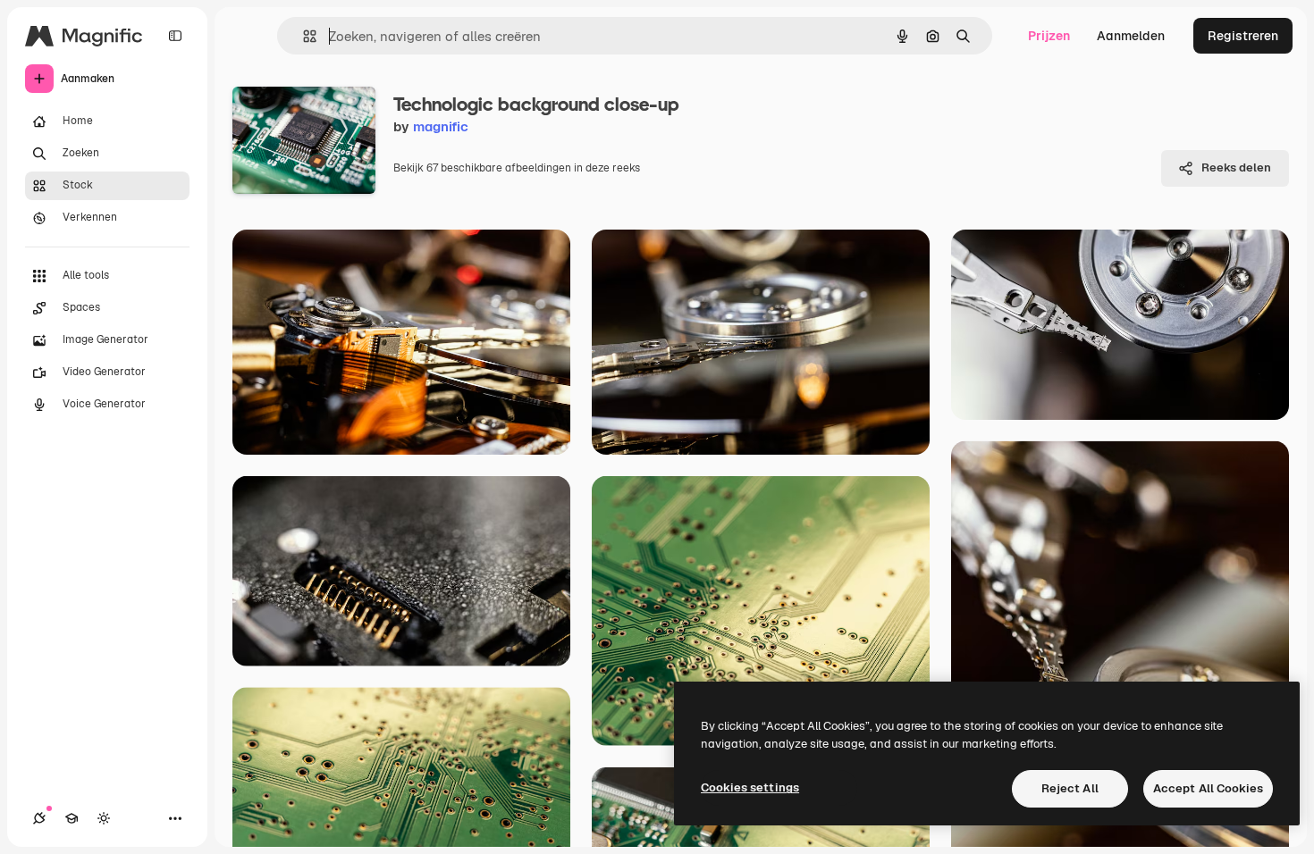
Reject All (1070, 788)
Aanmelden (1131, 36)
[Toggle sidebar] (175, 35)
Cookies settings (750, 787)
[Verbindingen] (39, 818)
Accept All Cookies (1208, 788)
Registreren (1243, 36)
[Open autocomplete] (302, 36)
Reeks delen (1236, 167)
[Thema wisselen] (103, 818)
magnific (440, 126)
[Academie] (71, 818)
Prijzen (1049, 36)
